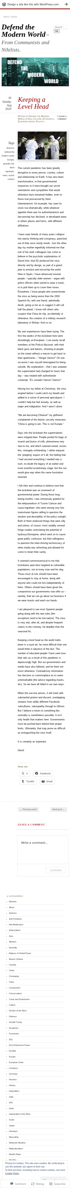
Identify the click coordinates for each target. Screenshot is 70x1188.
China (11, 970)
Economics (48, 119)
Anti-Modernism (16, 924)
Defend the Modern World (23, 30)
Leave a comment (62, 117)
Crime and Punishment (19, 999)
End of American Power (19, 1045)
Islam (11, 1108)
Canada (12, 965)
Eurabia (12, 1051)
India (11, 1097)
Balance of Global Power (20, 953)
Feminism (13, 1068)
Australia (13, 947)
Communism (14, 988)
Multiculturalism (16, 1148)
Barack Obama (16, 959)
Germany (13, 1074)
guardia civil (8, 163)
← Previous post (28, 809)
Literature (13, 1131)
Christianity (14, 976)
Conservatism (15, 993)
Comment (56, 870)
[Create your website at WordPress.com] (35, 4)
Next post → (58, 809)
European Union (26, 121)
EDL (11, 1039)
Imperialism (14, 1091)
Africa (11, 907)
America (10, 148)
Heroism (13, 1079)
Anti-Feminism (15, 919)
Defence (13, 1016)
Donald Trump (15, 1022)
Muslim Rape (15, 1154)
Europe (10, 160)
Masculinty (14, 1137)
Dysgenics (14, 1028)
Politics (40, 121)
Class (11, 982)
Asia (30, 119)
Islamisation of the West (19, 1114)
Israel (11, 1120)
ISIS (11, 1102)
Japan (12, 1125)
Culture (37, 119)
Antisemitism (14, 930)
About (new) (10, 17)
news (5, 175)
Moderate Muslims (17, 1143)
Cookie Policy (12, 1173)
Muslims (12, 1160)
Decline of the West (18, 1010)
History (12, 1085)
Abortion (12, 901)
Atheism (12, 942)
